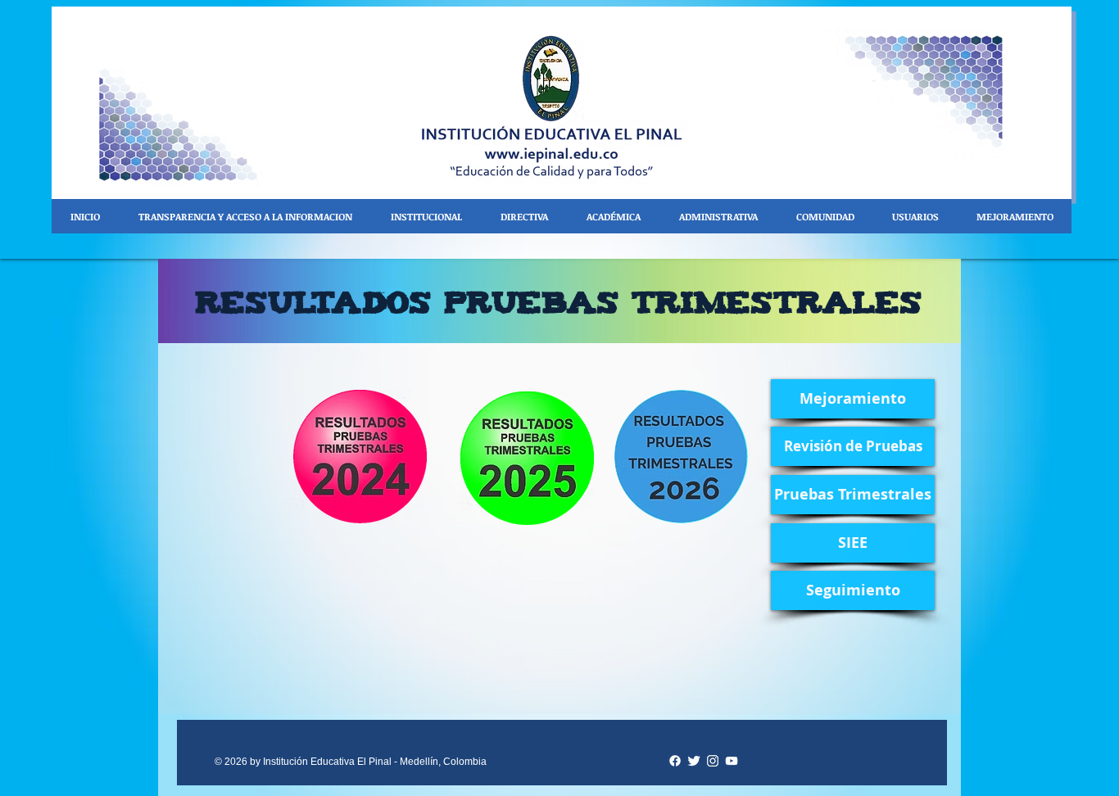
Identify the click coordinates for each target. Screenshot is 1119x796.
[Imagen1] (712, 760)
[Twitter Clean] (693, 760)
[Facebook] (675, 760)
